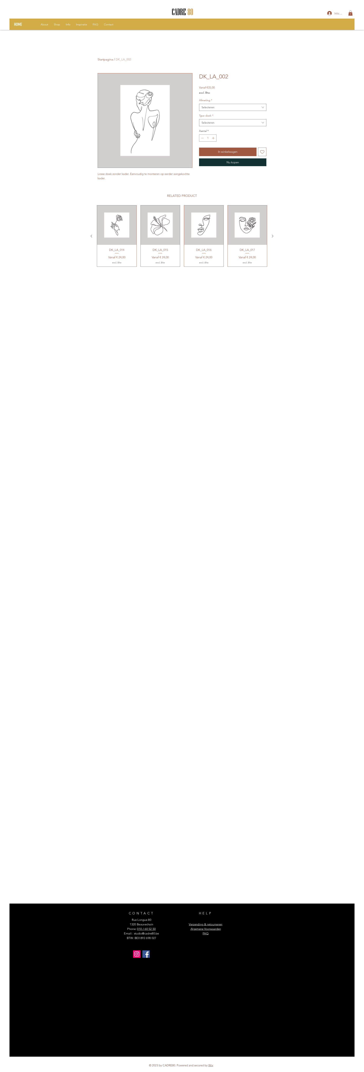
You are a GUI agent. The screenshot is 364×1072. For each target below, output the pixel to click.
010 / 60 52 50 (146, 929)
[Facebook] (146, 954)
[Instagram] (136, 954)
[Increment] (213, 138)
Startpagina (105, 59)
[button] (350, 13)
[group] (182, 236)
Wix (210, 1065)
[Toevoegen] (262, 152)
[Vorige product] (91, 236)
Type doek (206, 115)
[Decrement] (202, 138)
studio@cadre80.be (146, 933)
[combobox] (232, 107)
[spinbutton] (207, 138)
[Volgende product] (272, 236)
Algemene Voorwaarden (206, 929)
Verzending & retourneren (205, 924)
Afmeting (205, 100)
